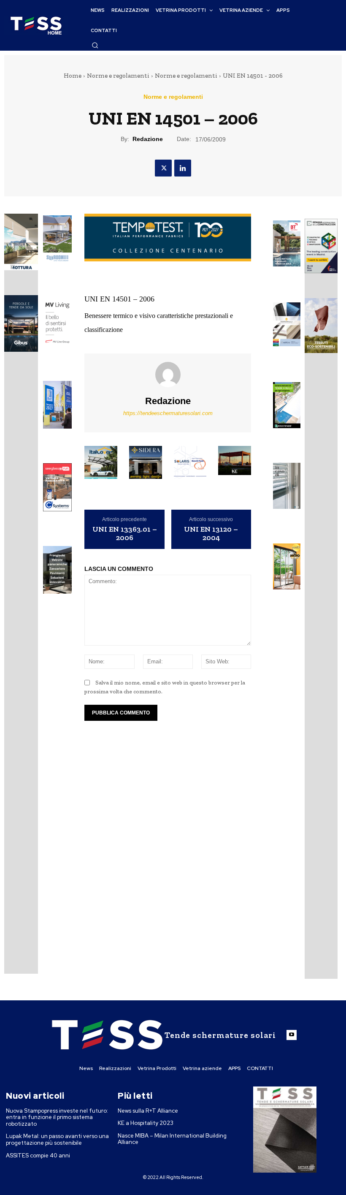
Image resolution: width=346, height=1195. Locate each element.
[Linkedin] (182, 168)
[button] (95, 45)
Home (72, 75)
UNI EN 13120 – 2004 (211, 533)
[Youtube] (292, 1035)
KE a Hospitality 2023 (145, 1123)
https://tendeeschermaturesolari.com (168, 413)
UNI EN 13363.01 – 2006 (124, 533)
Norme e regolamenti (118, 75)
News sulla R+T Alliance (148, 1110)
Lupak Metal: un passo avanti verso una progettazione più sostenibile (57, 1139)
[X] (163, 168)
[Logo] (36, 25)
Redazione (147, 139)
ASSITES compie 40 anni (38, 1155)
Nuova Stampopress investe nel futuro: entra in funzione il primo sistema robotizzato (57, 1117)
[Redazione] (168, 374)
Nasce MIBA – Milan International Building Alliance (172, 1139)
